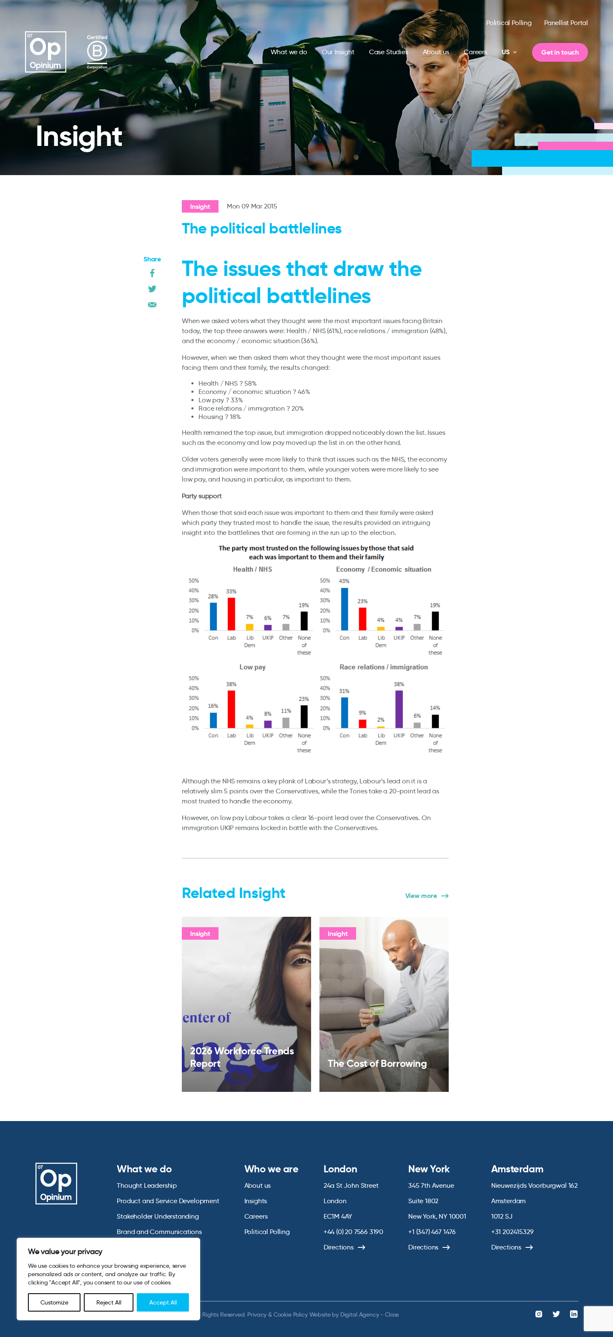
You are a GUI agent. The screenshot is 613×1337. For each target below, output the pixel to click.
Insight (200, 206)
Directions (339, 1247)
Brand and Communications (159, 1232)
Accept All (163, 1302)
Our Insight (338, 52)
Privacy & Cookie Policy (277, 1314)
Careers (475, 52)
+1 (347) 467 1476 (432, 1232)
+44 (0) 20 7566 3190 (353, 1232)
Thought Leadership (147, 1185)
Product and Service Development (168, 1201)
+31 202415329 (512, 1232)
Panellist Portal (566, 23)
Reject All (108, 1302)
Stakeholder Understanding (158, 1216)
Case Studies (388, 52)
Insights (255, 1201)
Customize (54, 1302)
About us (436, 52)
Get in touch (560, 52)
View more (421, 896)
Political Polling (509, 23)
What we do (289, 52)
